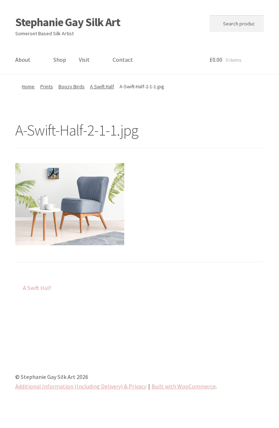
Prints (46, 86)
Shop (59, 59)
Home (28, 86)
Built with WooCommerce (183, 386)
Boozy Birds (71, 86)
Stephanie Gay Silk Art (67, 22)
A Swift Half (102, 86)
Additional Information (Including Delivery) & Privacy (80, 386)
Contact (123, 59)
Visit (84, 59)
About (23, 59)
